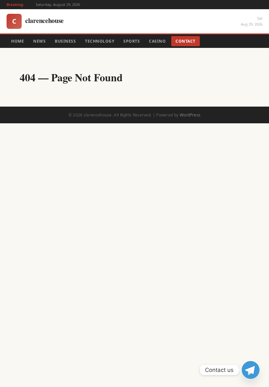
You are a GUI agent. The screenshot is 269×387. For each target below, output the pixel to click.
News (39, 41)
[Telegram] (250, 370)
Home (17, 41)
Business (65, 41)
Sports (131, 41)
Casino (157, 41)
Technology (99, 41)
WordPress (190, 115)
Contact (186, 41)
